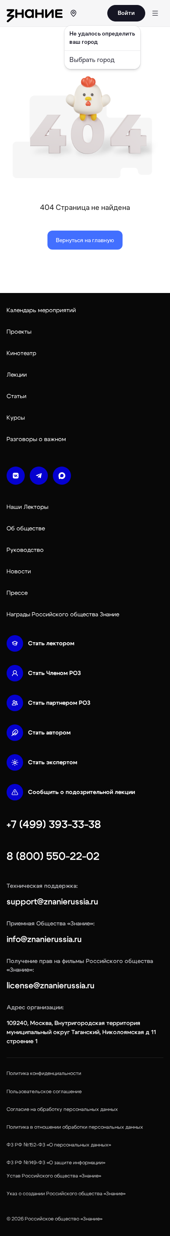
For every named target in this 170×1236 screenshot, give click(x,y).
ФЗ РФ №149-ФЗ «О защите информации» (56, 1162)
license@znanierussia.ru (50, 985)
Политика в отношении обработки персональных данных (75, 1126)
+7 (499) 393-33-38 (54, 824)
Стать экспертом (52, 762)
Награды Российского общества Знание (63, 614)
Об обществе (26, 528)
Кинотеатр (21, 353)
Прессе (17, 593)
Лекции (17, 375)
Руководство (25, 550)
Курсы (16, 418)
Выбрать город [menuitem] (92, 60)
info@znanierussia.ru (44, 939)
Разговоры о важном (36, 439)
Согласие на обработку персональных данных (62, 1109)
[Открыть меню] (155, 13)
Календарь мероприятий (41, 310)
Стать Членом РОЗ (54, 673)
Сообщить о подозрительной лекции (81, 792)
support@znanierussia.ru (52, 902)
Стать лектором (51, 643)
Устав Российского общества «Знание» (54, 1175)
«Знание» (91, 1218)
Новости (19, 571)
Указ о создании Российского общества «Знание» (66, 1193)
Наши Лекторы (27, 507)
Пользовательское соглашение (44, 1091)
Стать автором (49, 733)
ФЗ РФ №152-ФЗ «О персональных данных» (59, 1144)
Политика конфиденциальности (44, 1073)
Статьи (16, 396)
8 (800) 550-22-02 (53, 856)
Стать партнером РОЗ (59, 703)
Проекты (19, 332)
